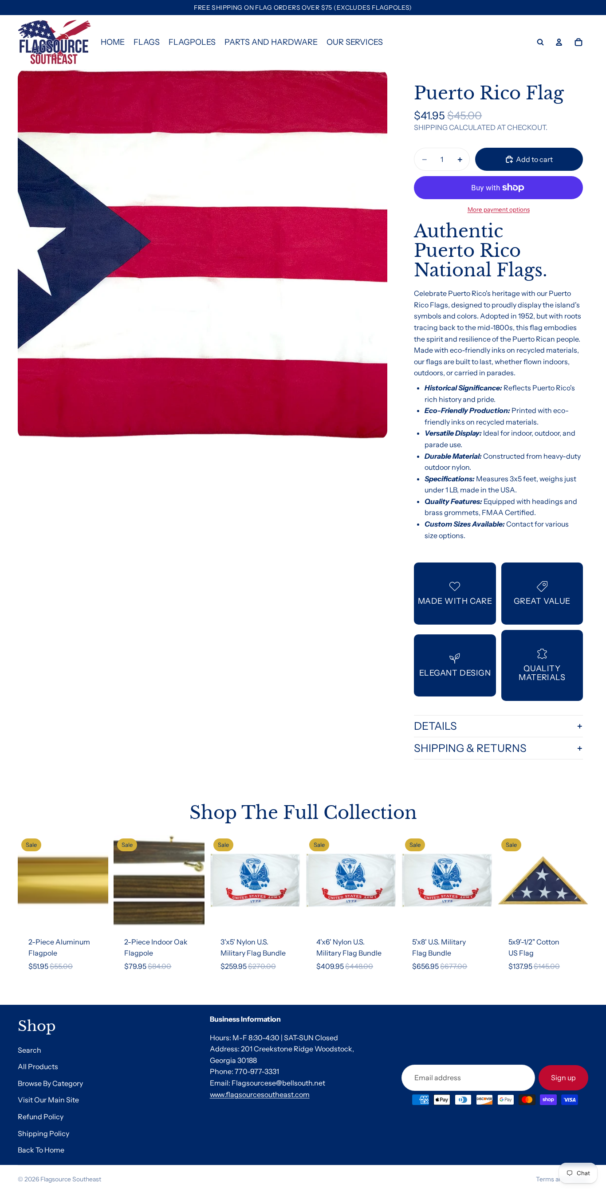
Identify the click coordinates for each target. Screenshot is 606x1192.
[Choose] (191, 912)
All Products (38, 1066)
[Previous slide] (27, 880)
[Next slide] (98, 880)
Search (29, 1050)
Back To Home (41, 1149)
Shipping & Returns (470, 748)
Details (435, 726)
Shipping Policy (43, 1133)
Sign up (563, 1077)
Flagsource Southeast (70, 1179)
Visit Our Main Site (48, 1100)
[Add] (95, 912)
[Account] (559, 42)
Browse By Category (50, 1083)
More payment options (499, 209)
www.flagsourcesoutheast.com (260, 1094)
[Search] (540, 42)
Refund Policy (40, 1116)
